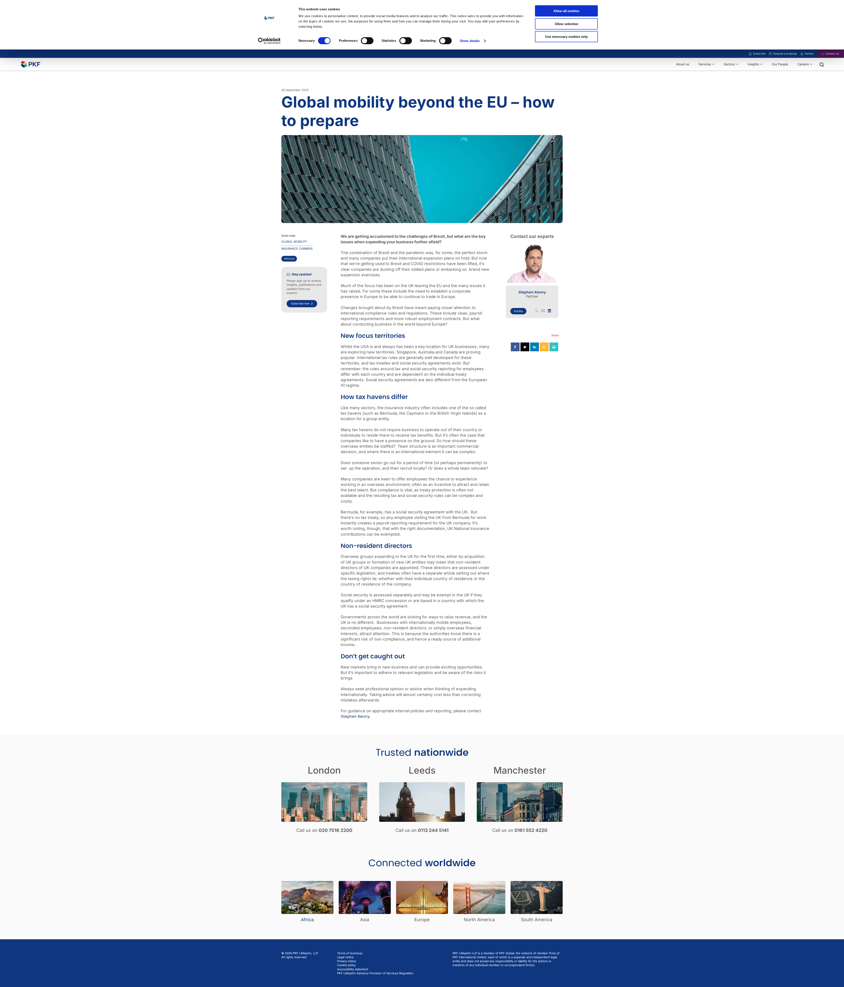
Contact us (832, 53)
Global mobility (294, 241)
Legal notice (345, 957)
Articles (289, 258)
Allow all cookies (566, 11)
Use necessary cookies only (566, 36)
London (324, 770)
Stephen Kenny (355, 716)
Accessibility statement (352, 969)
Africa (307, 919)
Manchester (519, 770)
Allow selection (566, 24)
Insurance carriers (297, 248)
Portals (809, 53)
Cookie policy (346, 965)
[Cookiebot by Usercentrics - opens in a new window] (269, 41)
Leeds (422, 770)
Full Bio (518, 311)
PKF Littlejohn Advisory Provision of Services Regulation (375, 973)
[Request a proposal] (770, 53)
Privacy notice (346, 961)
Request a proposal (785, 53)
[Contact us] (820, 53)
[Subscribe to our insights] (750, 53)
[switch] (367, 40)
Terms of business (349, 953)
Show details (470, 41)
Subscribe (759, 53)
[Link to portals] (801, 53)
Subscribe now (300, 303)
